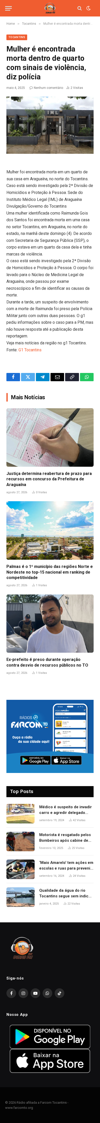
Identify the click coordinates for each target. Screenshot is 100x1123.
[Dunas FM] (50, 8)
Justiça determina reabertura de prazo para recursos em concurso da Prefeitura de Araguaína (49, 479)
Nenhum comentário (48, 88)
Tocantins (16, 37)
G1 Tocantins (30, 349)
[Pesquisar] (79, 8)
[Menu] (8, 8)
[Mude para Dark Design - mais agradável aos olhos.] (88, 8)
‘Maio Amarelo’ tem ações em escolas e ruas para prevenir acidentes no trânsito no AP (66, 868)
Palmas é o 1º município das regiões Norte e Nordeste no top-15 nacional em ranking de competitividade (49, 572)
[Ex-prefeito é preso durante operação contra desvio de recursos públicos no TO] (50, 623)
